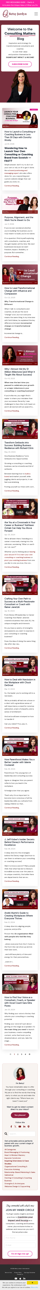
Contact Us (20, 1274)
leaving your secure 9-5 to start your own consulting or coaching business (19, 555)
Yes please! (20, 1115)
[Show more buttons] (36, 126)
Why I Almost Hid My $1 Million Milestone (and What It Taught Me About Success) (19, 372)
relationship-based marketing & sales (20, 1172)
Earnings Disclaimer (29, 1272)
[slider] (20, 126)
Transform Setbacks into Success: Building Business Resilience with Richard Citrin (18, 445)
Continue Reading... (12, 186)
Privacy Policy (18, 1272)
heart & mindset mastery (15, 1155)
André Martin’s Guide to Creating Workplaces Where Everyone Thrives (18, 915)
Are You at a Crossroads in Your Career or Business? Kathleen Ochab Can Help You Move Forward (19, 526)
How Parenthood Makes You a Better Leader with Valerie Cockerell (19, 762)
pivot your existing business (15, 560)
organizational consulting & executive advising (16, 1168)
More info (34, 1287)
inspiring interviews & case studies (17, 1162)
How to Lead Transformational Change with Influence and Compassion (19, 291)
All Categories (10, 1149)
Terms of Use (8, 1272)
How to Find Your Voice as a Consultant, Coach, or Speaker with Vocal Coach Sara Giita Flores (19, 1001)
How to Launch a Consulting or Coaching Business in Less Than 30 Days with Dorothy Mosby (19, 135)
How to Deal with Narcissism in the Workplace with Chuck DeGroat (19, 682)
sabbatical (9, 1175)
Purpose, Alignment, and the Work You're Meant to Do (18, 218)
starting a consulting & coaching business (18, 1179)
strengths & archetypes (15, 1183)
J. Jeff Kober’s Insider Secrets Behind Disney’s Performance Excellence (19, 842)
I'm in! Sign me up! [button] (20, 1253)
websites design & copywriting (17, 1186)
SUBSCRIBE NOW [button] (20, 64)
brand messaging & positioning (17, 1152)
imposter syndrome (13, 1158)
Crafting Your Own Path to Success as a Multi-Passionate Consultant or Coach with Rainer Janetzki (19, 602)
